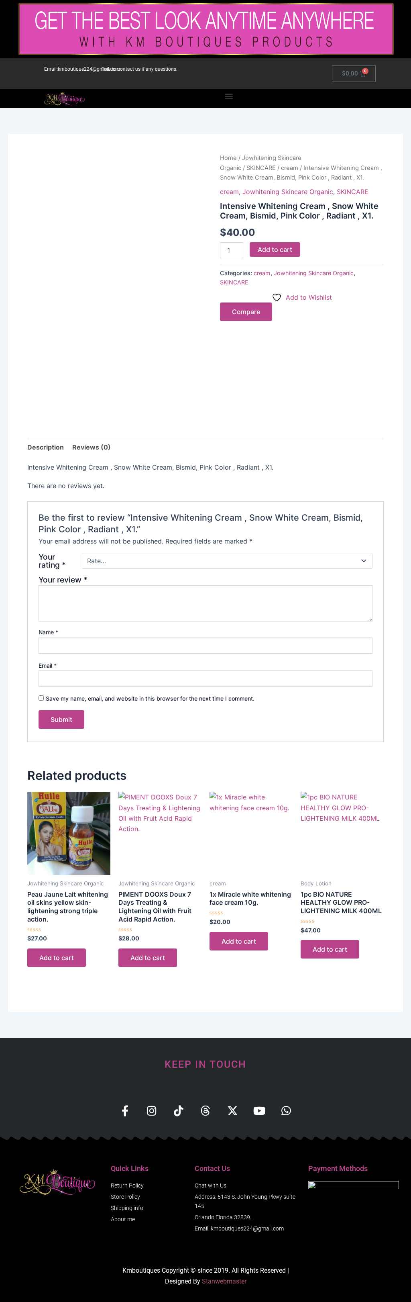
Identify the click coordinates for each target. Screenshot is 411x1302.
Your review (63, 580)
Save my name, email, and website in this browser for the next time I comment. (150, 698)
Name (48, 632)
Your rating (52, 561)
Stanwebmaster (224, 1281)
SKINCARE (261, 168)
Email (48, 665)
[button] (228, 95)
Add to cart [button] (56, 958)
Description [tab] (45, 447)
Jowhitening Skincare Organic (287, 192)
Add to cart (275, 249)
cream (289, 168)
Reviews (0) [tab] (91, 447)
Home (228, 157)
